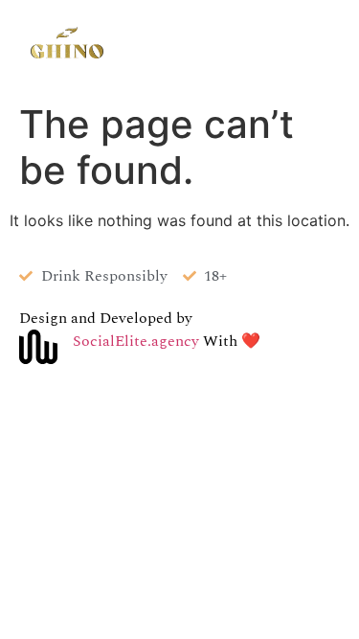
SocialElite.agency (138, 341)
